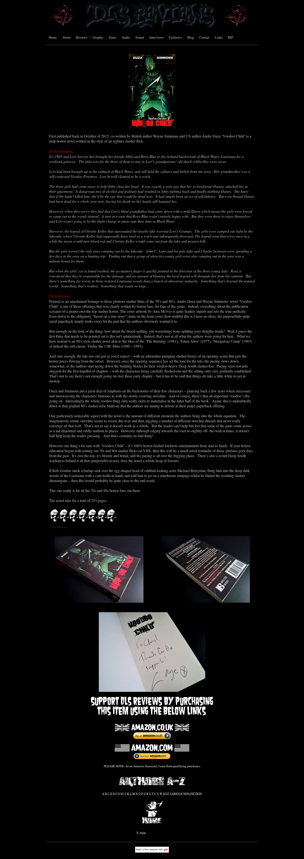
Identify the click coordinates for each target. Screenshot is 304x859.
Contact (204, 37)
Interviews (156, 37)
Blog (190, 37)
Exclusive (175, 37)
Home (53, 37)
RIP (230, 37)
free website (151, 849)
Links (219, 37)
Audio (126, 37)
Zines (112, 37)
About (66, 37)
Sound (139, 37)
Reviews (81, 37)
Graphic (98, 37)
